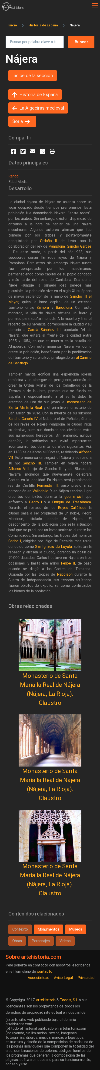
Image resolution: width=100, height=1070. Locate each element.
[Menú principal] (95, 5)
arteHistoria (46, 1000)
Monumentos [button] (48, 929)
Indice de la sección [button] (32, 75)
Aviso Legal (63, 977)
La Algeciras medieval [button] (41, 108)
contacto (44, 971)
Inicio (12, 25)
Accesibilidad (38, 977)
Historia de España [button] (38, 94)
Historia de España (43, 25)
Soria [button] (17, 121)
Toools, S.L (69, 1000)
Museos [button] (75, 929)
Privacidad (85, 977)
